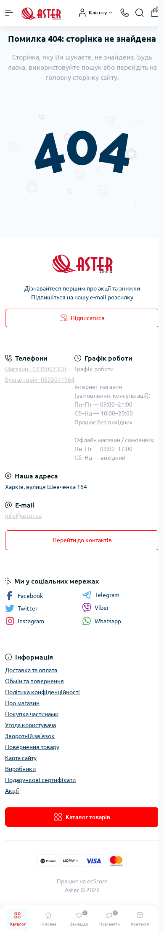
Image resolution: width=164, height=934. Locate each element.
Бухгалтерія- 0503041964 (39, 379)
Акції (12, 790)
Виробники (20, 769)
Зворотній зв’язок (30, 736)
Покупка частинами (31, 714)
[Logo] (40, 12)
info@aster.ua (23, 515)
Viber (102, 607)
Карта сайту (21, 758)
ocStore (97, 881)
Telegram (107, 595)
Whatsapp (108, 621)
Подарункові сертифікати (40, 780)
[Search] (139, 12)
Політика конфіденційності (42, 692)
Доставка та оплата (31, 670)
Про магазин (22, 703)
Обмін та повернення (34, 681)
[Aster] (82, 262)
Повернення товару (32, 747)
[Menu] (9, 13)
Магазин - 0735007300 (35, 369)
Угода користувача (30, 725)
